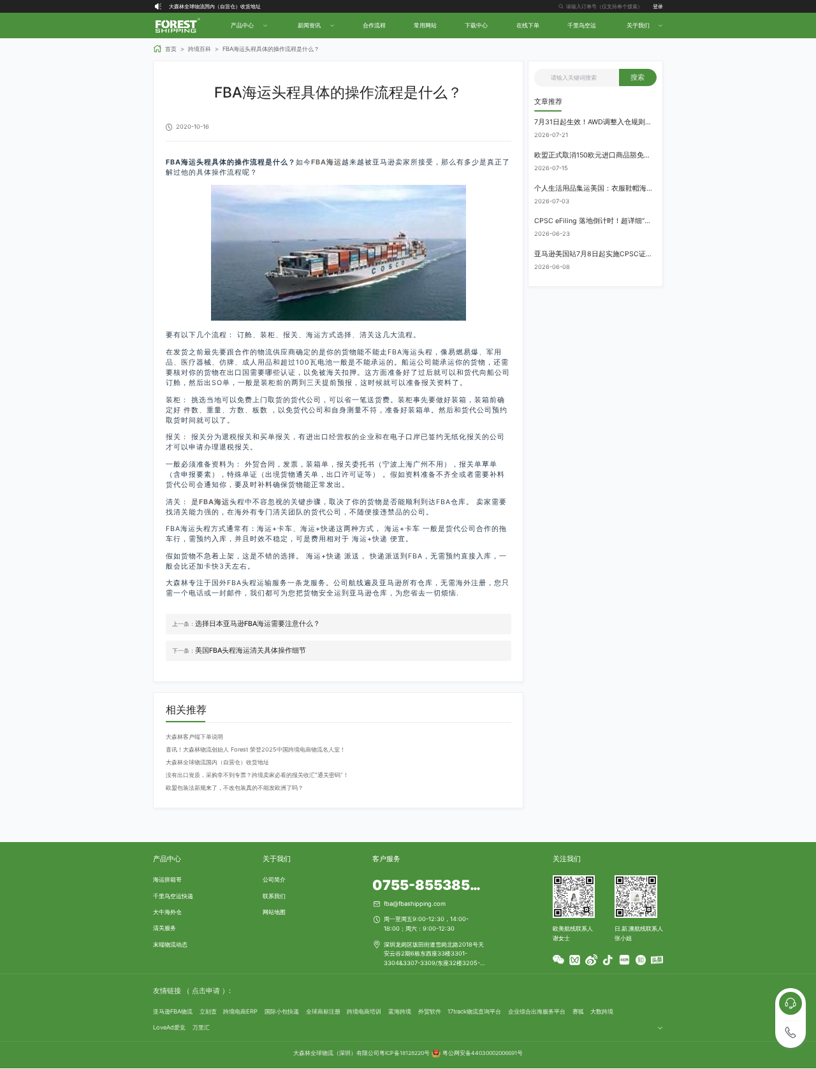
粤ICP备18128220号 (404, 1053)
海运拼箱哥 (167, 879)
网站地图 (274, 911)
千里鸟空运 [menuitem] (581, 25)
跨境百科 (199, 48)
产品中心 (167, 859)
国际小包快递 (282, 1011)
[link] (165, 48)
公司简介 (274, 879)
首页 (171, 48)
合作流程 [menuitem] (374, 25)
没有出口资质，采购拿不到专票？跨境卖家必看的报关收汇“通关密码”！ (257, 774)
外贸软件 (429, 1011)
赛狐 (578, 1011)
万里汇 (201, 1027)
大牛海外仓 (167, 911)
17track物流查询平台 (474, 1011)
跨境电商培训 (364, 1011)
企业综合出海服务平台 (536, 1011)
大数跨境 (601, 1011)
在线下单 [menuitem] (527, 25)
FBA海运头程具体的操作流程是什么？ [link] (270, 48)
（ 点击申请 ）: (207, 991)
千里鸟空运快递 (173, 895)
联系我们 (274, 895)
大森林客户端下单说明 (194, 736)
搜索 (637, 77)
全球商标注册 (323, 1011)
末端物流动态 (170, 944)
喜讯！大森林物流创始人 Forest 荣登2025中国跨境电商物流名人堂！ (256, 749)
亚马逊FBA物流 (173, 1011)
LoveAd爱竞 (169, 1027)
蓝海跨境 (399, 1011)
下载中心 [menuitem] (476, 25)
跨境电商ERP (240, 1011)
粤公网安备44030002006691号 (482, 1053)
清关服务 (164, 927)
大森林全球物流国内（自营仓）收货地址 (215, 6)
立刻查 (208, 1011)
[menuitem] (248, 25)
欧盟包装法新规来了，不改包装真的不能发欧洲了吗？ (234, 787)
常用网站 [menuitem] (425, 25)
